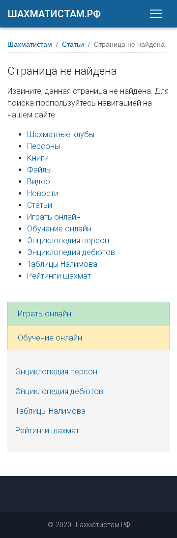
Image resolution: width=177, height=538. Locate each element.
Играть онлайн (54, 217)
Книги (38, 158)
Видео (38, 181)
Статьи (73, 44)
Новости (43, 193)
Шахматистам (29, 44)
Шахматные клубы (60, 134)
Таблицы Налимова (62, 264)
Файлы (39, 169)
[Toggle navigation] (156, 13)
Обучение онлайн (59, 228)
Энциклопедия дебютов (71, 252)
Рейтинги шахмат (59, 276)
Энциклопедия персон (68, 240)
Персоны (43, 146)
